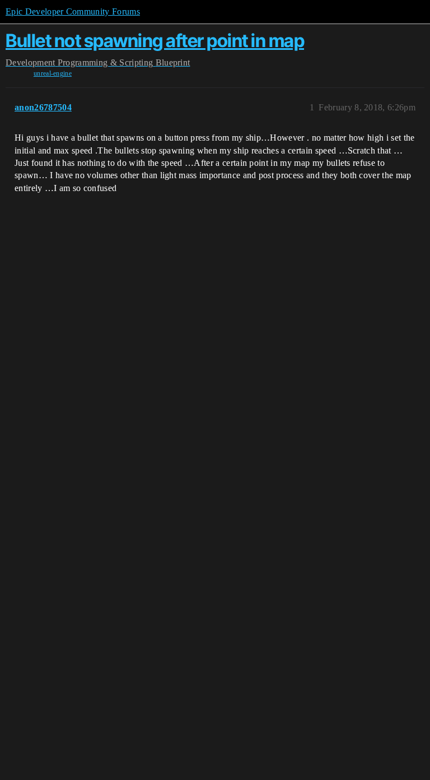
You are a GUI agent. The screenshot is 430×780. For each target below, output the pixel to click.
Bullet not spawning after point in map (155, 41)
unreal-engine (53, 73)
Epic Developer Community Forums (73, 11)
